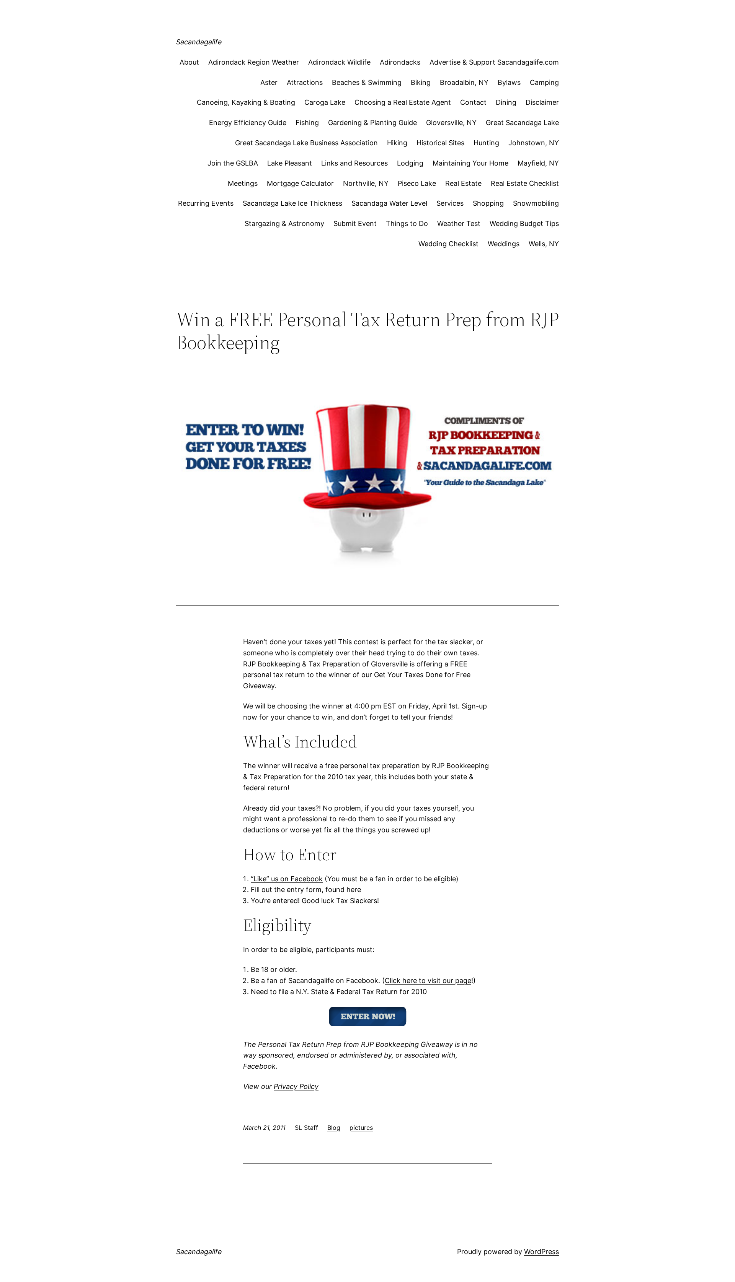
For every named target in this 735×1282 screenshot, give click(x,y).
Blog (333, 1127)
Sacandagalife (199, 42)
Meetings (243, 183)
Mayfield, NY (538, 163)
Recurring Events (206, 203)
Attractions (305, 82)
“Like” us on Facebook (287, 879)
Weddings (503, 244)
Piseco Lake (417, 183)
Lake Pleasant (289, 163)
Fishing (307, 123)
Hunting (486, 143)
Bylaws (509, 82)
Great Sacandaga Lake (522, 123)
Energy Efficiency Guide (247, 123)
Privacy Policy (296, 1086)
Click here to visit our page (428, 981)
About (189, 62)
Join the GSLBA (232, 163)
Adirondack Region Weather (253, 62)
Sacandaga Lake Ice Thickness (292, 203)
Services (450, 203)
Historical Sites (440, 143)
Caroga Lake (324, 102)
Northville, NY (366, 183)
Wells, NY (544, 244)
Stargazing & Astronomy (284, 223)
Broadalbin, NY (464, 82)
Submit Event (355, 223)
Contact (473, 102)
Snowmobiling (536, 203)
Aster (269, 82)
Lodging (410, 163)
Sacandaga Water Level (389, 203)
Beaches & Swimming (367, 82)
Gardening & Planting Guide (372, 123)
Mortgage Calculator (300, 183)
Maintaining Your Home (470, 163)
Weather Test (458, 223)
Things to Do (407, 223)
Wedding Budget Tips (524, 223)
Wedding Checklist (448, 244)
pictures (361, 1127)
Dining (506, 102)
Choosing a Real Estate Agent (402, 102)
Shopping (488, 203)
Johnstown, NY (533, 143)
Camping (544, 82)
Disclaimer (542, 102)
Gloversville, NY (451, 123)
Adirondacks (400, 62)
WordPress (541, 1252)
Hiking (397, 143)
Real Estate (463, 183)
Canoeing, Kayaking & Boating (246, 102)
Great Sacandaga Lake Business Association (306, 143)
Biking (421, 82)
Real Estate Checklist (525, 183)
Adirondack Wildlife (339, 62)
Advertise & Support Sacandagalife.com (494, 62)
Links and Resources (354, 163)
